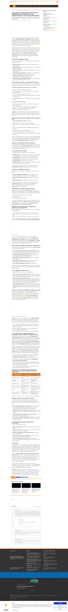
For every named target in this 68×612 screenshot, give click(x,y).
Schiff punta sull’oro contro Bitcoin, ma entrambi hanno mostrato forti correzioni (50, 561)
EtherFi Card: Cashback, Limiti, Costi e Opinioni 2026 (49, 18)
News (25, 20)
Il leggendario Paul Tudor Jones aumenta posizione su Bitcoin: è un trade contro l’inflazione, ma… (36, 490)
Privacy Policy (18, 607)
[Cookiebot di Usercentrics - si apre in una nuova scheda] (6, 610)
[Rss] (44, 1)
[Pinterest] (47, 1)
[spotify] (51, 1)
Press (30, 1)
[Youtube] (49, 1)
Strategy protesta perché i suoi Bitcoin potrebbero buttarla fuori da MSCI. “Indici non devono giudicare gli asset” (26, 490)
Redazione (22, 1)
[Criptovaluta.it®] (34, 3)
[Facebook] (45, 1)
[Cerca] (57, 1)
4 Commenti (29, 20)
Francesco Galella (15, 20)
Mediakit (33, 1)
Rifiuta (60, 608)
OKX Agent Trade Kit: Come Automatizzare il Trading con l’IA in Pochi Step (49, 14)
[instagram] (50, 1)
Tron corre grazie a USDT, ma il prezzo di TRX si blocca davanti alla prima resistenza (50, 568)
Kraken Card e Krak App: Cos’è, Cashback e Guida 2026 (50, 21)
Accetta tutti (60, 603)
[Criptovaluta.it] (11, 6)
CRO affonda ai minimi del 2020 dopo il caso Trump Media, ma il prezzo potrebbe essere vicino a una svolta (50, 564)
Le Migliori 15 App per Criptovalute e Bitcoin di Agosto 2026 (49, 24)
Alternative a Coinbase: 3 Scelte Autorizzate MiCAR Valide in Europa (49, 28)
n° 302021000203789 (47, 595)
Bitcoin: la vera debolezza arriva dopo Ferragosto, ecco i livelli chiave (49, 557)
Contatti (26, 1)
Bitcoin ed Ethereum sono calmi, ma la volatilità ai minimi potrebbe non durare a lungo (50, 554)
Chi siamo (18, 1)
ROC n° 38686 (54, 600)
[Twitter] (46, 1)
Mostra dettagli (14, 610)
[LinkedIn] (48, 1)
